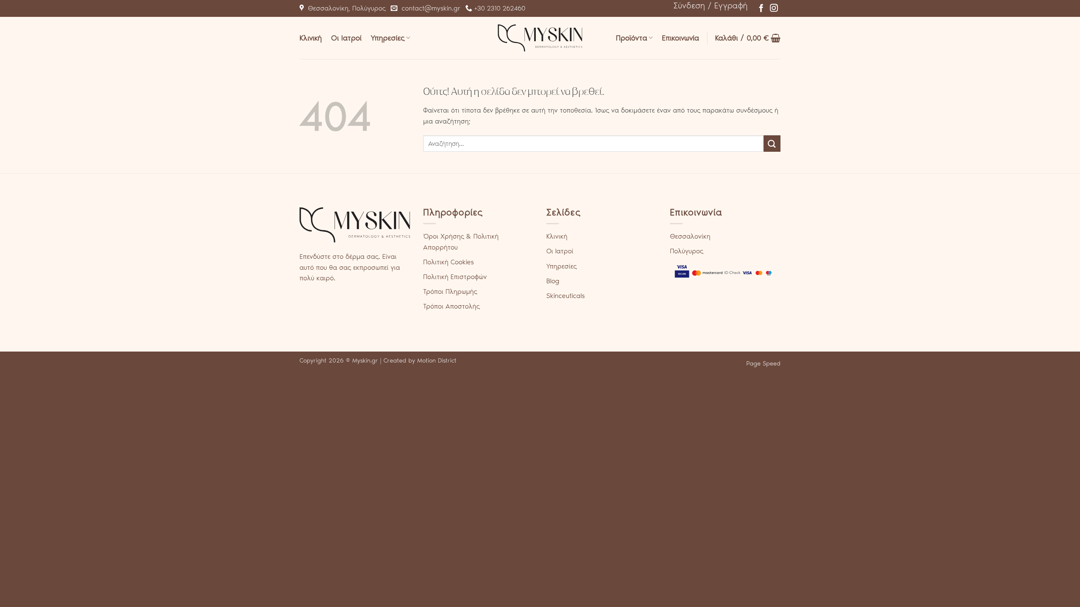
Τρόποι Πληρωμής (450, 291)
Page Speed (763, 363)
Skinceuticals (565, 296)
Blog (552, 281)
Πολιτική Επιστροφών (455, 277)
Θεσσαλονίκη (690, 236)
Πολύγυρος (686, 251)
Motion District (436, 360)
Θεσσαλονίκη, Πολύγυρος (345, 8)
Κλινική (311, 38)
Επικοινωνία (680, 38)
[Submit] (772, 143)
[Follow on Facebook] (761, 8)
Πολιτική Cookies (448, 262)
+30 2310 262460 (498, 8)
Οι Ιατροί (346, 38)
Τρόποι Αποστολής (451, 306)
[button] (710, 5)
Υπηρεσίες (388, 38)
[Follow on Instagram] (774, 8)
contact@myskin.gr (428, 8)
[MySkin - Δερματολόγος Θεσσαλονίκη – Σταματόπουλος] (540, 37)
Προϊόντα (631, 38)
